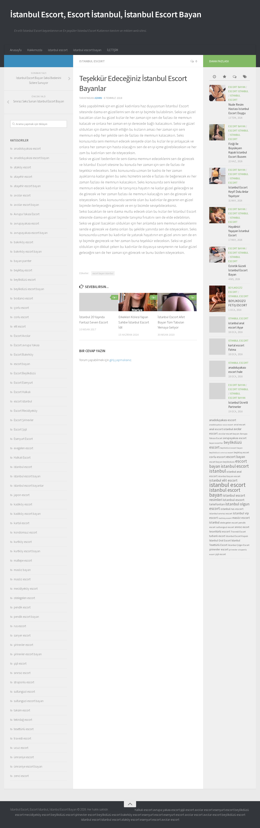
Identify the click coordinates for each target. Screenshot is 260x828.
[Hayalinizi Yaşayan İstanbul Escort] (217, 215)
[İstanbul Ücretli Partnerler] (217, 391)
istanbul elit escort (223, 480)
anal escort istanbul (221, 429)
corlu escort (21, 317)
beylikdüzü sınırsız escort (221, 452)
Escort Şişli (20, 429)
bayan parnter (22, 261)
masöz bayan (22, 570)
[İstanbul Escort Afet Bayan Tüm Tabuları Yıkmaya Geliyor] (177, 302)
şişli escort (20, 663)
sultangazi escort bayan (28, 701)
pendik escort (22, 607)
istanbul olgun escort (229, 506)
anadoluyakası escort (27, 148)
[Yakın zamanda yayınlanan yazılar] (214, 77)
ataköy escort (22, 167)
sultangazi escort (24, 691)
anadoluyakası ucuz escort (221, 424)
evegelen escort (23, 448)
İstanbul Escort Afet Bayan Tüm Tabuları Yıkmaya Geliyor (171, 322)
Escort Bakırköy (23, 354)
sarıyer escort (22, 635)
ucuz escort (21, 748)
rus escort (20, 626)
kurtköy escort (23, 542)
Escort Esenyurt (23, 382)
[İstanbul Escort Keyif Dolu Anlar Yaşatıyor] (217, 176)
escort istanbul (23, 401)
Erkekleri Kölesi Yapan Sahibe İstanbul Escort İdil (133, 322)
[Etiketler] (245, 77)
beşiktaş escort (23, 270)
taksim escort (22, 710)
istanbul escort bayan (87, 50)
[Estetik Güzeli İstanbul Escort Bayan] (217, 254)
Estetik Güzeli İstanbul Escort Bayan (238, 270)
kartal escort (21, 523)
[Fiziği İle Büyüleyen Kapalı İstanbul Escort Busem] (217, 132)
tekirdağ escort (23, 720)
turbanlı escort (217, 536)
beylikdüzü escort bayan (29, 289)
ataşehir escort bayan (27, 186)
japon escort (21, 495)
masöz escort (22, 579)
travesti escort (22, 738)
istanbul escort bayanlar (29, 485)
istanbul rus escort (232, 509)
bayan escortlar (216, 443)
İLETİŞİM (112, 50)
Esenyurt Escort (23, 439)
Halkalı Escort (22, 457)
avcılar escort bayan (26, 205)
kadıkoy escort (225, 518)
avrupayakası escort (26, 223)
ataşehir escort (23, 177)
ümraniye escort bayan (28, 766)
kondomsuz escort (25, 532)
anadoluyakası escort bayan (31, 158)
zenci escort (21, 776)
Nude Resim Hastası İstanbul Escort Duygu (238, 109)
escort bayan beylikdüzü (222, 461)
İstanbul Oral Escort (220, 540)
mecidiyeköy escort (26, 588)
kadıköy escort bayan (27, 514)
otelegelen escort (24, 598)
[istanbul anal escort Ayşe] (217, 324)
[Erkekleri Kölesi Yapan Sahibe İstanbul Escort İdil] (137, 302)
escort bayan (22, 364)
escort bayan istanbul (103, 273)
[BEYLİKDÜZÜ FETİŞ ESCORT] (217, 299)
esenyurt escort (223, 810)
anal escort (239, 424)
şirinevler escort (23, 645)
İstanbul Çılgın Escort (238, 545)
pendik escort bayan (26, 617)
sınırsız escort (22, 673)
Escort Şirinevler (24, 420)
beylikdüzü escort (25, 279)
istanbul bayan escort (229, 476)
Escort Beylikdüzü (25, 373)
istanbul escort (57, 50)
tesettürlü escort (24, 729)
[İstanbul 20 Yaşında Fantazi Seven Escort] (98, 302)
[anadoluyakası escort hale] (217, 369)
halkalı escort (143, 810)
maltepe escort (23, 560)
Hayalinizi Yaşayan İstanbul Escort (238, 231)
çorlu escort (21, 308)
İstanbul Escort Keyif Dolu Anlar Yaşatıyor (238, 191)
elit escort (20, 326)
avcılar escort (22, 195)
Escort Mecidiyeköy (25, 411)
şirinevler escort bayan (28, 654)
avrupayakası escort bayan (31, 233)
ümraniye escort (24, 757)
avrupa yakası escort (166, 810)
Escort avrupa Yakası (26, 345)
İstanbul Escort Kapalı (237, 536)
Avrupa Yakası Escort (26, 214)
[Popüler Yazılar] (224, 77)
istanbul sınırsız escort (220, 513)
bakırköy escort (23, 242)
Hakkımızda (34, 50)
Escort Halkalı (22, 392)
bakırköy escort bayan (28, 251)
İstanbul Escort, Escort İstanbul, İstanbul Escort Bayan (106, 14)
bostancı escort (23, 298)
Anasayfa (16, 50)
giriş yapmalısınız (120, 360)
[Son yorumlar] (235, 77)
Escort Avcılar (22, 336)
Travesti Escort (238, 531)
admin (98, 98)
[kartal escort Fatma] (217, 346)
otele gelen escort (229, 522)
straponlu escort (24, 682)
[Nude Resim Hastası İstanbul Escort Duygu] (217, 93)
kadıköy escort (23, 504)
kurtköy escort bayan (27, 551)
